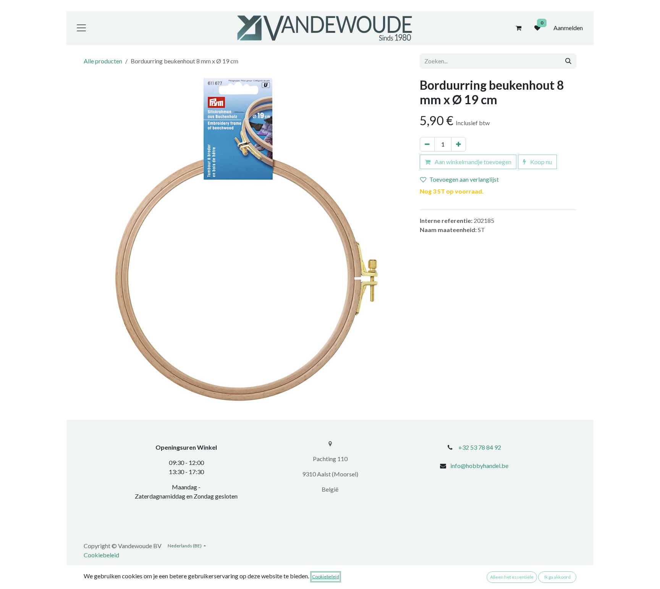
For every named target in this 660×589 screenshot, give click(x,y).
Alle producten (103, 61)
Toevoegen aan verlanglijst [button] (464, 179)
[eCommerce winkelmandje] (518, 28)
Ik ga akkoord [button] (557, 577)
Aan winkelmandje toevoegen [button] (472, 161)
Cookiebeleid (101, 554)
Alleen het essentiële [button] (512, 577)
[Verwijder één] (427, 144)
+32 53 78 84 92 (479, 447)
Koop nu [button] (540, 161)
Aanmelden (568, 27)
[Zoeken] (568, 61)
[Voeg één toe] (458, 144)
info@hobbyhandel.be (479, 465)
